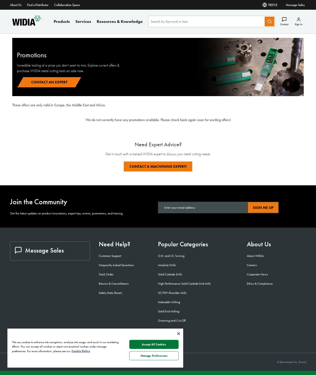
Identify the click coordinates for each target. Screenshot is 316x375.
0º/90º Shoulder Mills (172, 293)
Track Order (106, 274)
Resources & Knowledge (120, 21)
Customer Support (110, 256)
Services (83, 21)
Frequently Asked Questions (116, 265)
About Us (16, 5)
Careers (252, 265)
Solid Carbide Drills (170, 274)
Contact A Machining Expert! (158, 166)
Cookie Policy (80, 351)
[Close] (178, 333)
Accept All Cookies (154, 344)
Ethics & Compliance (260, 283)
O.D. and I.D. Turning (171, 256)
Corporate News (257, 274)
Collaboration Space (67, 5)
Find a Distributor (38, 5)
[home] (27, 24)
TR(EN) (272, 5)
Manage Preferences (153, 356)
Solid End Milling (168, 311)
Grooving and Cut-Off (172, 320)
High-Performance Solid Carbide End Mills (184, 283)
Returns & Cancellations (114, 283)
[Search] (269, 21)
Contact (284, 24)
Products (62, 21)
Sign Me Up (263, 207)
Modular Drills (167, 265)
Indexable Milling (169, 302)
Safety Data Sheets (110, 293)
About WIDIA (255, 256)
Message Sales (295, 5)
